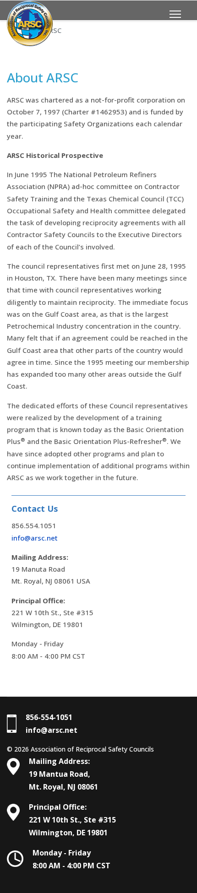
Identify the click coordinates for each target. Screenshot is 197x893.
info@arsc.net (34, 537)
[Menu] (175, 14)
